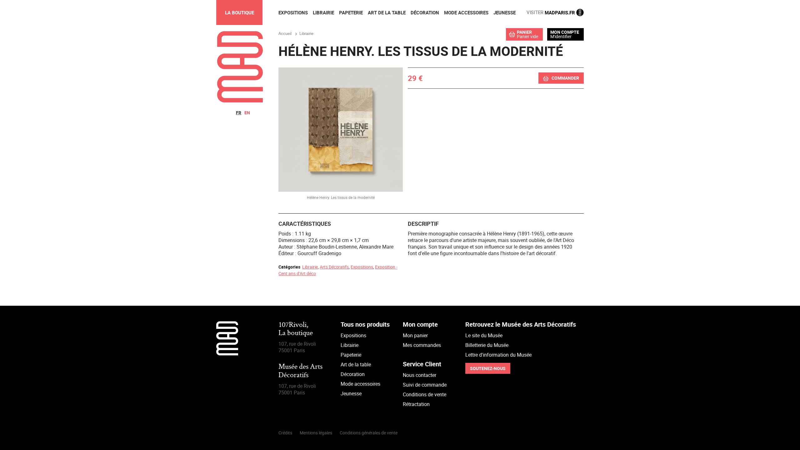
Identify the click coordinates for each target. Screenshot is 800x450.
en (247, 113)
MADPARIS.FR (551, 12)
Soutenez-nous (488, 368)
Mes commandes (422, 345)
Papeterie (351, 354)
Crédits (285, 433)
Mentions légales (316, 433)
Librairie (310, 267)
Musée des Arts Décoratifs (300, 371)
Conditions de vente (424, 394)
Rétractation (416, 404)
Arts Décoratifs (334, 267)
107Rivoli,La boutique (295, 329)
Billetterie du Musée (486, 345)
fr (238, 113)
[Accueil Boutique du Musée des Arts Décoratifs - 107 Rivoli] (240, 100)
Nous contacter (419, 375)
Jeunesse (351, 393)
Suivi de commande (425, 384)
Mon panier (415, 335)
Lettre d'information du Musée (498, 354)
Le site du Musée (483, 335)
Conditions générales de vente (369, 433)
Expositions (362, 267)
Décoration (353, 374)
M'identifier (561, 36)
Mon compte (564, 32)
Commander (565, 78)
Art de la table (356, 364)
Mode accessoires (360, 383)
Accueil (285, 33)
